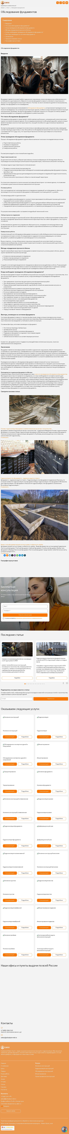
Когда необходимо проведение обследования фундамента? (24, 32)
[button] (25, 683)
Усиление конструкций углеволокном (15, 812)
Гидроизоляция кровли (44, 812)
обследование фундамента (36, 108)
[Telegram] (63, 2)
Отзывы (3, 1081)
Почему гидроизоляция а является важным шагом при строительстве (26, 429)
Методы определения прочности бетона (18, 30)
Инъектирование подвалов (45, 921)
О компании (5, 1066)
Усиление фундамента (44, 785)
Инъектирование (42, 758)
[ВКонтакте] (5, 555)
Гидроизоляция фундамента (12, 840)
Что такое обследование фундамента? (17, 26)
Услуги (37, 1063)
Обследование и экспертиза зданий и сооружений (14, 758)
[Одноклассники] (7, 555)
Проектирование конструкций (45, 1076)
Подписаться (50, 698)
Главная (3, 1063)
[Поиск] (60, 2)
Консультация (9, 737)
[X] (12, 555)
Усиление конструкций (10, 731)
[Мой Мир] (20, 555)
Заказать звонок (10, 1111)
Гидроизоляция (42, 731)
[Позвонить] (57, 2)
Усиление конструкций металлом (47, 867)
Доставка (4, 1076)
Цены (2, 1068)
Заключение (9, 36)
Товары (3, 1071)
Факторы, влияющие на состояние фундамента (20, 34)
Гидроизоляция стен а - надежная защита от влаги (20, 478)
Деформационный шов (44, 840)
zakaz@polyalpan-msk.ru (9, 1037)
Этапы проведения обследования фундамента (19, 28)
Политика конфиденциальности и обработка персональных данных (22, 1121)
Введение (8, 23)
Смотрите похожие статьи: (13, 39)
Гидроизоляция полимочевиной (13, 867)
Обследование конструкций (44, 1071)
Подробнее (17, 678)
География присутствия (12, 41)
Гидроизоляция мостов (44, 894)
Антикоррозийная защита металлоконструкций (45, 949)
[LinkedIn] (22, 555)
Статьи (3, 1084)
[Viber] (15, 555)
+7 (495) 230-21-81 (7, 1030)
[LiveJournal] (25, 555)
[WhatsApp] (17, 555)
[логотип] (5, 3)
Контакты (4, 1089)
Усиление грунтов (8, 894)
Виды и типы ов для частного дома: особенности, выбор (22, 544)
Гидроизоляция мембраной (11, 921)
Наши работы (5, 1074)
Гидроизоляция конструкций (44, 1068)
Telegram (6, 1106)
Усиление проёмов (9, 948)
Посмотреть (5, 437)
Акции (3, 1079)
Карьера (3, 1087)
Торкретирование (8, 785)
